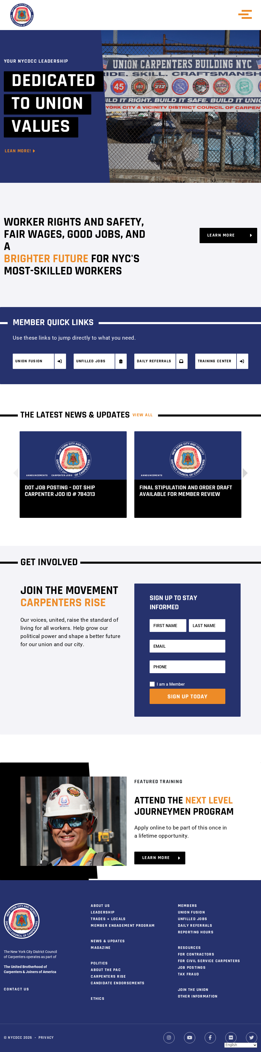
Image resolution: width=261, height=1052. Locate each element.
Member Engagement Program (123, 926)
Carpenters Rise (108, 977)
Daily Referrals (154, 361)
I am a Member (171, 684)
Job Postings (192, 968)
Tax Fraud (188, 974)
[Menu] (247, 14)
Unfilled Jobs (91, 361)
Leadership (102, 912)
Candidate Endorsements (118, 983)
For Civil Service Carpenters (209, 961)
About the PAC (106, 970)
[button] (243, 473)
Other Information (198, 996)
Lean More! (18, 151)
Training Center (215, 361)
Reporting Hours (196, 932)
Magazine (101, 948)
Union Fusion (28, 361)
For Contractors (196, 954)
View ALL (143, 415)
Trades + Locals (108, 919)
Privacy (46, 1038)
